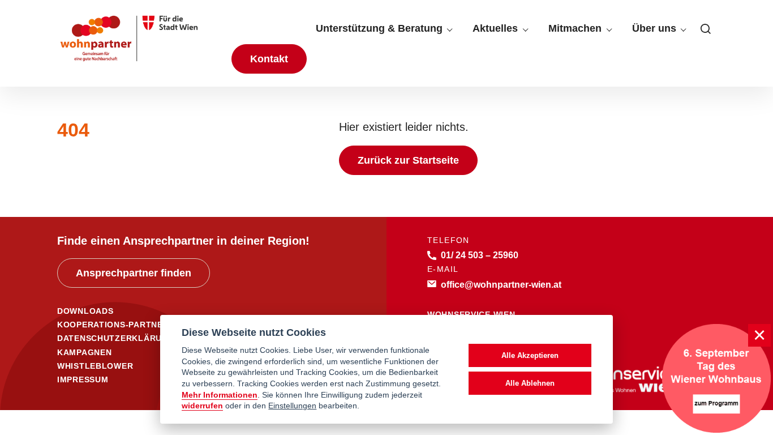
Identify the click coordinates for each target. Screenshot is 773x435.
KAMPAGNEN (84, 352)
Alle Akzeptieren (530, 355)
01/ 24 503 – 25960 (479, 255)
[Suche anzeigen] (705, 29)
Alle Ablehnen (530, 383)
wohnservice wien (471, 314)
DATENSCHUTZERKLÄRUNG (115, 338)
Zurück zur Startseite (408, 160)
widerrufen (202, 406)
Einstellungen (292, 406)
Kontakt (269, 59)
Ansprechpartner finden (133, 273)
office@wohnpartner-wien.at (501, 284)
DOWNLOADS (85, 310)
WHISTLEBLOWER (95, 365)
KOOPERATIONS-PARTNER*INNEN (128, 324)
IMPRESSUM (82, 379)
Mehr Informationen (219, 395)
